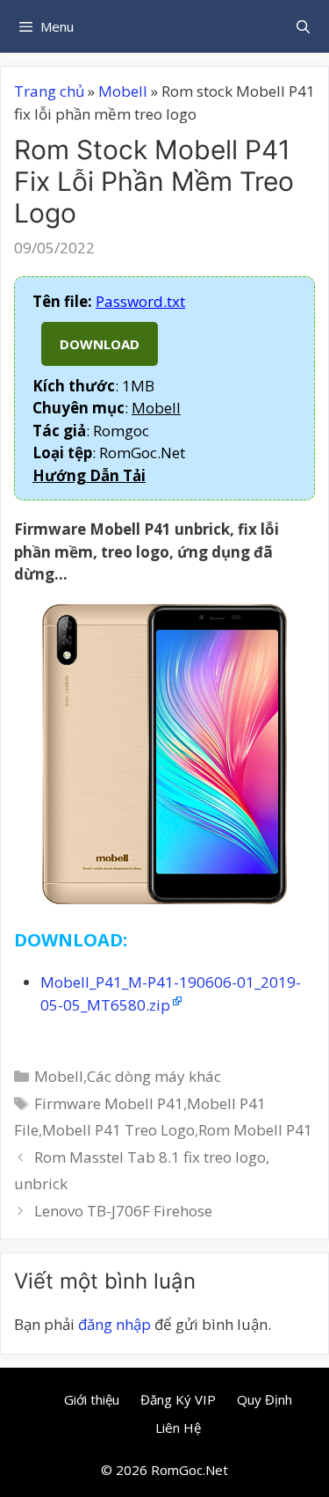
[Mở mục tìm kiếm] (303, 26)
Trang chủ (49, 91)
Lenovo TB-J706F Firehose (123, 1211)
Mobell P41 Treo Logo (118, 1130)
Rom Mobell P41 (255, 1130)
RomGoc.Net (189, 1470)
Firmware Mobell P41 (108, 1103)
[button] (89, 475)
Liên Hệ (178, 1427)
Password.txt (140, 301)
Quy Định (264, 1399)
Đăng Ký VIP (178, 1399)
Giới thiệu (91, 1399)
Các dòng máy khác (154, 1076)
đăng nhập (114, 1324)
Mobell (122, 91)
